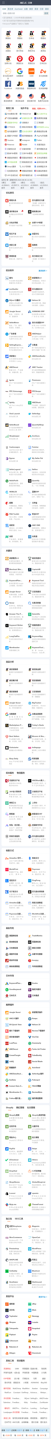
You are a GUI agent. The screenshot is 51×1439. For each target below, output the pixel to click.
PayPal (12, 1149)
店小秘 (16, 1379)
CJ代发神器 (36, 1171)
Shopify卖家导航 (39, 1115)
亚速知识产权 (14, 780)
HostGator (13, 1282)
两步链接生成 (27, 175)
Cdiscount (13, 1341)
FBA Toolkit (14, 514)
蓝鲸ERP (35, 492)
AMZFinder (43, 1398)
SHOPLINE (13, 1260)
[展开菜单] (3, 2)
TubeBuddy (37, 1055)
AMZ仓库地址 (17, 1422)
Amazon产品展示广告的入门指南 (16, 24)
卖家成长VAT (37, 814)
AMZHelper (36, 334)
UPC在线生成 (12, 175)
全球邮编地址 (26, 1422)
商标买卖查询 (27, 127)
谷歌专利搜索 (37, 954)
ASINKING (35, 1383)
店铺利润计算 (27, 118)
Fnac (34, 1341)
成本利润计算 (42, 162)
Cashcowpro (14, 447)
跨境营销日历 (35, 1418)
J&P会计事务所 (15, 792)
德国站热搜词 (27, 171)
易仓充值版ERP (38, 323)
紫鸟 (11, 278)
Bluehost (36, 1271)
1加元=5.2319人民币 (44, 185)
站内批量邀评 (12, 131)
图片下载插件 (14, 1031)
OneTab (35, 1037)
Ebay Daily (13, 759)
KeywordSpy (37, 636)
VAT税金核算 (12, 162)
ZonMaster (44, 1402)
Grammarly (36, 1043)
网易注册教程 (37, 903)
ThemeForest (37, 1204)
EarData (12, 1080)
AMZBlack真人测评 (39, 780)
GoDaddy (13, 1271)
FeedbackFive (18, 1402)
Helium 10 (36, 300)
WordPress (36, 1249)
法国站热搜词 (42, 171)
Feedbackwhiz (36, 1402)
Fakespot (36, 1080)
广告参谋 (12, 334)
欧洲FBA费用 (12, 153)
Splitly (12, 402)
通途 (44, 1379)
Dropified (13, 1171)
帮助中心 (12, 1137)
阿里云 (34, 1260)
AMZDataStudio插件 (16, 1074)
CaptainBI (36, 569)
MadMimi (25, 1388)
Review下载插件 (38, 1031)
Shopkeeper (14, 436)
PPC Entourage (15, 391)
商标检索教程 (14, 966)
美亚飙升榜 (13, 680)
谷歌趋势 (12, 714)
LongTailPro (14, 636)
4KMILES (13, 492)
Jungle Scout (15, 311)
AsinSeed (18, 9)
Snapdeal (36, 1328)
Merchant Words (16, 569)
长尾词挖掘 (36, 603)
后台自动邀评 (27, 131)
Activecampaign (36, 1392)
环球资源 (25, 1373)
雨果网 (34, 245)
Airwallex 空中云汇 (16, 858)
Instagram (26, 140)
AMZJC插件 (14, 1018)
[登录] (48, 3)
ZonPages (44, 1408)
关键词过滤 (11, 149)
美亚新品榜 (36, 669)
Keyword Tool (38, 580)
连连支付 (12, 880)
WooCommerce (15, 1237)
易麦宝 (11, 525)
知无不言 (12, 234)
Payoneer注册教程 (16, 914)
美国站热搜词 (12, 158)
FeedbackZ (35, 1412)
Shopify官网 (14, 1115)
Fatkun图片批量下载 (16, 1098)
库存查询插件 (14, 1037)
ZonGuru (36, 436)
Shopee (12, 1322)
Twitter (39, 140)
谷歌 (26, 9)
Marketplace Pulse (16, 725)
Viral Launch (14, 414)
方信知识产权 (37, 792)
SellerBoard (14, 425)
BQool (26, 1398)
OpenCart (36, 1237)
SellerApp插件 (38, 1074)
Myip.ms (12, 1204)
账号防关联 (17, 1418)
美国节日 (43, 1418)
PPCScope (36, 391)
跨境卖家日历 (27, 162)
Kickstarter (13, 747)
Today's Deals (38, 725)
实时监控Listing (43, 127)
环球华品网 (8, 1373)
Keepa (34, 1018)
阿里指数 (35, 759)
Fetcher (35, 447)
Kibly (26, 1402)
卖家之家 (12, 245)
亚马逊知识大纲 (38, 200)
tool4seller (13, 289)
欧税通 (11, 814)
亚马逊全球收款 (38, 891)
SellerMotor (14, 323)
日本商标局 (13, 948)
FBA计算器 (36, 1086)
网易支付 (35, 858)
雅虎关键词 (36, 989)
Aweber (35, 1388)
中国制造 (34, 1373)
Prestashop (14, 1249)
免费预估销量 (42, 118)
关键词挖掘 (26, 149)
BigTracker (36, 703)
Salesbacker (8, 1402)
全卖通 (34, 536)
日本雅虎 (35, 995)
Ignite (11, 380)
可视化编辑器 (12, 118)
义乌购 (43, 1373)
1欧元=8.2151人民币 (25, 185)
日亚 (41, 9)
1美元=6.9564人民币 (5, 185)
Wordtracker (14, 647)
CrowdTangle (14, 1055)
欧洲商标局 (13, 942)
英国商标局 (36, 942)
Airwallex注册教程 (16, 903)
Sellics (35, 469)
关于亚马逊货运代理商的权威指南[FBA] (18, 21)
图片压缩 (34, 1422)
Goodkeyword (15, 989)
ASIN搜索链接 (42, 175)
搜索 (46, 13)
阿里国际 (25, 1369)
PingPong (36, 880)
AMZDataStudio (38, 356)
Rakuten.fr (13, 1347)
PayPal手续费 (42, 136)
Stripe (34, 1149)
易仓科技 (7, 1383)
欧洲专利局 (13, 960)
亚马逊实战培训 (38, 836)
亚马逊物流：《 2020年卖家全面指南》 (18, 18)
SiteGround (37, 1282)
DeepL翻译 (11, 167)
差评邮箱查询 (27, 136)
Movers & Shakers (39, 736)
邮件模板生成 (42, 149)
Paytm (34, 1335)
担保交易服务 (14, 836)
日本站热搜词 (42, 158)
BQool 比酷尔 (14, 300)
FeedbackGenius (19, 1398)
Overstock (36, 1353)
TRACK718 (26, 114)
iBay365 (44, 1383)
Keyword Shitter (16, 625)
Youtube (10, 140)
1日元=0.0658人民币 (34, 185)
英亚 (36, 9)
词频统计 (25, 123)
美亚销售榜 (13, 669)
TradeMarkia (37, 936)
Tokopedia (13, 1328)
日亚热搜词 (36, 592)
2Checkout (13, 1160)
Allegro (12, 1353)
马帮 (35, 1379)
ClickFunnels (26, 1408)
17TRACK (11, 127)
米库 (11, 536)
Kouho (35, 983)
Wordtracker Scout (16, 1092)
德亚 (47, 9)
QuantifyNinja (38, 425)
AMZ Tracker (37, 367)
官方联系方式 (37, 256)
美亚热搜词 (36, 558)
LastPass (13, 1043)
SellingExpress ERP (16, 345)
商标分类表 (36, 948)
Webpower (44, 1392)
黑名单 (10, 9)
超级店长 (16, 1383)
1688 (17, 1369)
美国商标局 (13, 936)
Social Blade (37, 1061)
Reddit (24, 145)
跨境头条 (12, 200)
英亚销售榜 (36, 680)
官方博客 (35, 1137)
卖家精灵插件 (37, 1012)
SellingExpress (36, 1398)
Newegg (35, 1316)
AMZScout (13, 367)
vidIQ (11, 1061)
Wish (34, 1310)
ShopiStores (14, 1182)
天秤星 (34, 503)
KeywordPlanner (16, 580)
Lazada (35, 1322)
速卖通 (11, 1304)
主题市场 (35, 1126)
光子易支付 (13, 891)
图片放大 (43, 1422)
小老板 (25, 1383)
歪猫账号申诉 (12, 123)
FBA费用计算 (12, 114)
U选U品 (17, 1373)
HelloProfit (13, 481)
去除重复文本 (42, 167)
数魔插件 (12, 1068)
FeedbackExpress (28, 1412)
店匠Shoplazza (15, 1226)
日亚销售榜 (36, 692)
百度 (4, 9)
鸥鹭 (11, 503)
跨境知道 (12, 256)
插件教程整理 (37, 1098)
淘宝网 (43, 1369)
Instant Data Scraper (16, 1086)
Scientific (36, 614)
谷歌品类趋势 (37, 714)
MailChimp (17, 1388)
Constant (16, 1392)
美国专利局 (13, 954)
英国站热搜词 (27, 158)
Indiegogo (36, 747)
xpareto (35, 1193)
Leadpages (7, 1412)
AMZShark (36, 402)
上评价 (34, 803)
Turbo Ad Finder (39, 1049)
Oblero (35, 1160)
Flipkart (12, 1335)
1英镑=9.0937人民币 (15, 185)
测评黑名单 (13, 211)
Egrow (12, 458)
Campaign (44, 1388)
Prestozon (36, 380)
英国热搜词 (36, 625)
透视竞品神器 (42, 153)
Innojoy (35, 960)
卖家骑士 (12, 356)
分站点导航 (13, 223)
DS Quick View (15, 1025)
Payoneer (36, 869)
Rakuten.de (37, 1347)
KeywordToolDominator (39, 647)
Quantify (35, 481)
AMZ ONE (36, 525)
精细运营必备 (42, 131)
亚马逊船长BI (37, 289)
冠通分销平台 (35, 1369)
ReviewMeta (37, 1092)
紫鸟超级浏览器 (27, 1418)
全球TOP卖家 (37, 223)
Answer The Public (16, 614)
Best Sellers (14, 736)
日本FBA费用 (27, 153)
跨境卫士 (12, 803)
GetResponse (26, 1392)
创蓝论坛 (35, 234)
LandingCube (35, 1408)
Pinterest (10, 145)
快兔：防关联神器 (16, 825)
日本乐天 (12, 995)
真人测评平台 (42, 114)
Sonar (11, 603)
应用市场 (12, 1126)
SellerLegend (14, 469)
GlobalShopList (38, 1182)
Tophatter (13, 1316)
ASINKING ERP (38, 311)
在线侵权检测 (12, 171)
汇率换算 (40, 123)
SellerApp (36, 414)
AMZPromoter (17, 1408)
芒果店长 (25, 1379)
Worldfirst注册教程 (39, 914)
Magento (35, 1226)
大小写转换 (26, 167)
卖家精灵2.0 (36, 278)
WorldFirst (13, 869)
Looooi (12, 1193)
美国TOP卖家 (12, 136)
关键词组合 (41, 145)
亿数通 (34, 345)
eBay (34, 1304)
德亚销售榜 (13, 692)
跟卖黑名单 (36, 211)
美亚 (31, 9)
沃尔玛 (11, 1310)
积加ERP (35, 514)
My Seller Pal (37, 458)
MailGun (8, 1392)
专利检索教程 (37, 966)
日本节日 (7, 1422)
